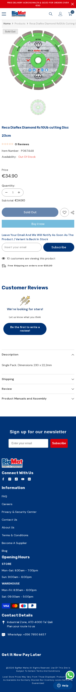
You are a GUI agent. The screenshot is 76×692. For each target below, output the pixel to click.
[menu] (4, 14)
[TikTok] (16, 479)
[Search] (51, 14)
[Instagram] (9, 479)
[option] (38, 59)
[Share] (71, 212)
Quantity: (8, 185)
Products (20, 23)
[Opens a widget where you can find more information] (62, 685)
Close (72, 4)
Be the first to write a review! (25, 328)
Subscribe (58, 247)
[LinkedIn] (29, 479)
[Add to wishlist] (64, 212)
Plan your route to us (21, 626)
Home (7, 23)
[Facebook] (3, 479)
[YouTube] (22, 479)
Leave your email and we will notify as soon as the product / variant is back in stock (38, 237)
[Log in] (60, 14)
